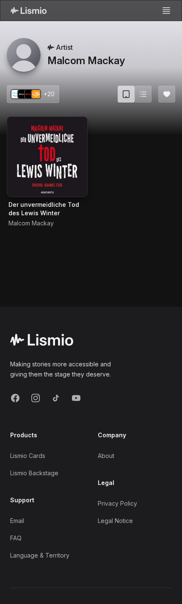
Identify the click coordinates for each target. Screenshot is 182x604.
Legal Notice (115, 520)
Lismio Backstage (34, 473)
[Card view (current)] (126, 94)
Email (17, 520)
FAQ (16, 538)
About (106, 455)
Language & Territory (39, 555)
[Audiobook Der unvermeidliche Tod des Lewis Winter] (47, 156)
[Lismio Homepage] (29, 10)
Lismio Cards (27, 455)
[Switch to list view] (143, 94)
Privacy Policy (117, 503)
